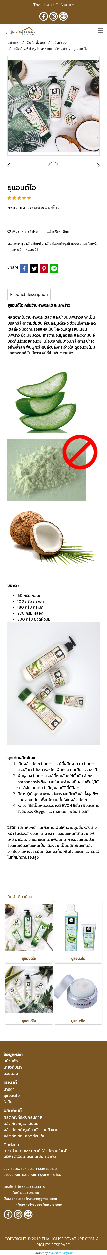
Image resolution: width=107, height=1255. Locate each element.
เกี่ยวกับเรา (13, 1067)
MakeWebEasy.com (61, 1253)
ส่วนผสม (11, 1073)
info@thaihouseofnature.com (38, 1204)
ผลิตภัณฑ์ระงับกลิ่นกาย (23, 1117)
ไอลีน (8, 1101)
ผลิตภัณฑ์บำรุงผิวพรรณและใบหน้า (72, 243)
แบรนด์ (16, 249)
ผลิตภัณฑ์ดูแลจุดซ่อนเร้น (24, 1136)
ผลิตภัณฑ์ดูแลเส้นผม (21, 1123)
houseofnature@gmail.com (35, 1198)
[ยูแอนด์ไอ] (53, 106)
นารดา (9, 1089)
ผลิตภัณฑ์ (34, 243)
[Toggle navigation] (100, 30)
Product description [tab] (29, 294)
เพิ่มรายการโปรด (24, 231)
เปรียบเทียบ (60, 231)
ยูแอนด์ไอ (33, 249)
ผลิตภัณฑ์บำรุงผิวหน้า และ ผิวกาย (31, 1130)
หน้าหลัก (11, 1061)
